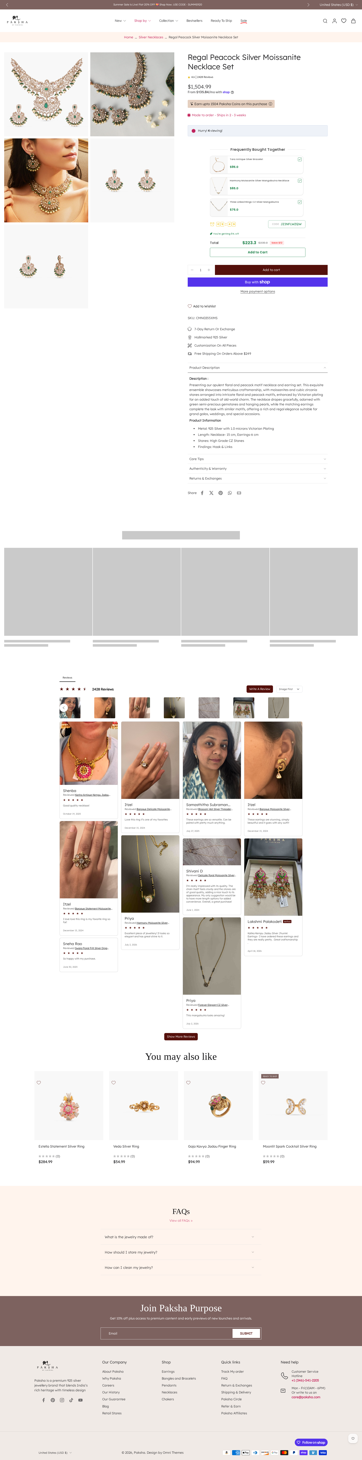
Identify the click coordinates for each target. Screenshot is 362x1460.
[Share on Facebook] (202, 493)
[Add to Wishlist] (39, 1083)
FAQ (224, 1378)
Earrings (168, 1372)
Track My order (232, 1372)
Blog (105, 1406)
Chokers (168, 1399)
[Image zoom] (46, 94)
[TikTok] (71, 1400)
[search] (325, 21)
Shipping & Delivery (236, 1392)
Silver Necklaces (151, 37)
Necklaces (169, 1392)
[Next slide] (308, 5)
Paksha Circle (231, 1399)
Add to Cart (258, 252)
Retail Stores (112, 1413)
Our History (111, 1392)
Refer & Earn (231, 1406)
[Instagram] (62, 1400)
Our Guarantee (113, 1399)
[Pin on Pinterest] (220, 493)
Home (128, 37)
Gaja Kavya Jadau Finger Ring (212, 1146)
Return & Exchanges (236, 1385)
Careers (108, 1385)
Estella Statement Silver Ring (61, 1146)
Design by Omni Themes (165, 1453)
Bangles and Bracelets (179, 1378)
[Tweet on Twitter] (211, 493)
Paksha (139, 1453)
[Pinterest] (52, 1400)
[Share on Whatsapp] (229, 493)
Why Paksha (111, 1378)
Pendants (169, 1385)
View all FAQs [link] (179, 1221)
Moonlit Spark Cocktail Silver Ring (290, 1146)
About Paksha (113, 1372)
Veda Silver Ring (126, 1146)
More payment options (257, 291)
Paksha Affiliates (234, 1413)
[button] (286, 224)
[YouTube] (80, 1400)
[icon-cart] (353, 21)
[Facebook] (43, 1400)
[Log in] (334, 20)
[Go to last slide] (7, 5)
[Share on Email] (239, 493)
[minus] (192, 270)
